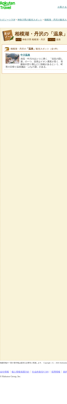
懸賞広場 (40, 12)
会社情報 (4, 371)
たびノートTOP (7, 19)
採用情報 (55, 371)
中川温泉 (25, 54)
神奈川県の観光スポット (30, 19)
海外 (26, 12)
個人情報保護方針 (20, 371)
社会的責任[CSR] (40, 371)
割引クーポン (54, 12)
